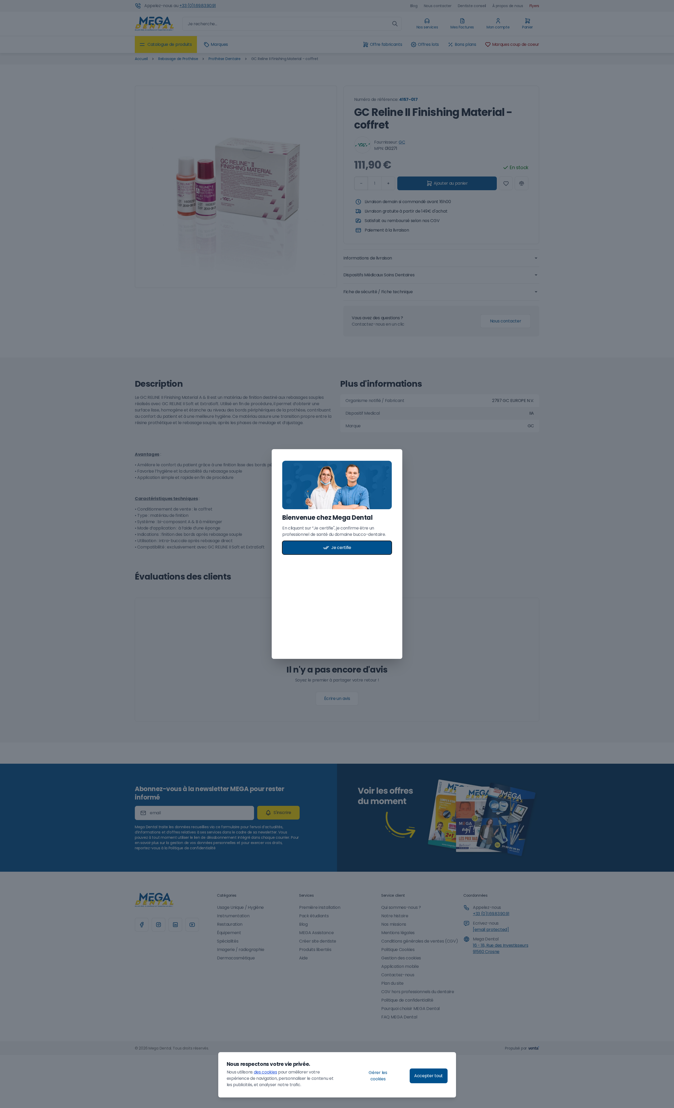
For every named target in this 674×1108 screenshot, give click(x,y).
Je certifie (341, 548)
